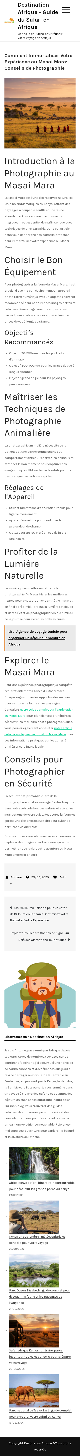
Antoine (16, 877)
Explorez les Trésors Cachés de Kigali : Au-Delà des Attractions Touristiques (40, 936)
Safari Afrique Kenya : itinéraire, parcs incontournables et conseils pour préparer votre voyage (40, 1357)
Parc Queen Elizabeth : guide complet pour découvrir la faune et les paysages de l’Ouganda (39, 1297)
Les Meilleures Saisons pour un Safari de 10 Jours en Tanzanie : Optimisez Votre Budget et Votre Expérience (39, 914)
